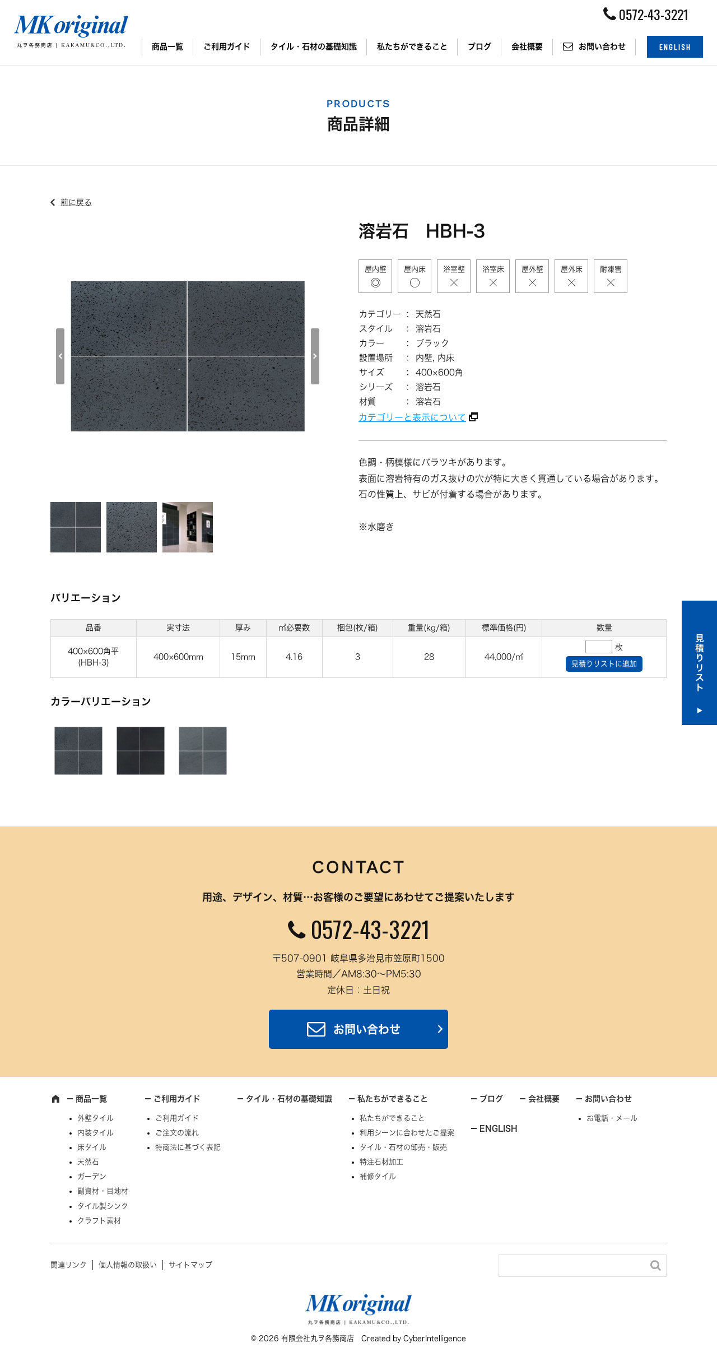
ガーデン (91, 1176)
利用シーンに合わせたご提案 (407, 1132)
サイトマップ (190, 1265)
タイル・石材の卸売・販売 (403, 1147)
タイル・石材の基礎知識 (314, 46)
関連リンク (68, 1265)
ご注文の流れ (177, 1132)
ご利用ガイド (226, 46)
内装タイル (95, 1132)
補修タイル (378, 1176)
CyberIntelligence (434, 1338)
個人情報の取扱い (128, 1265)
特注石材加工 (381, 1161)
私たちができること (412, 46)
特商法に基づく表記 (188, 1147)
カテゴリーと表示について (412, 417)
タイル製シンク (102, 1206)
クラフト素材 (99, 1220)
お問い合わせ (602, 46)
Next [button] (315, 356)
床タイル (91, 1147)
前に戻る (76, 202)
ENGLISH (675, 47)
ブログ (479, 46)
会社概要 (527, 46)
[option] (187, 356)
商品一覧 (167, 46)
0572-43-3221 (370, 929)
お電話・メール (611, 1118)
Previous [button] (60, 356)
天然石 (88, 1161)
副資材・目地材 (102, 1191)
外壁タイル (95, 1118)
